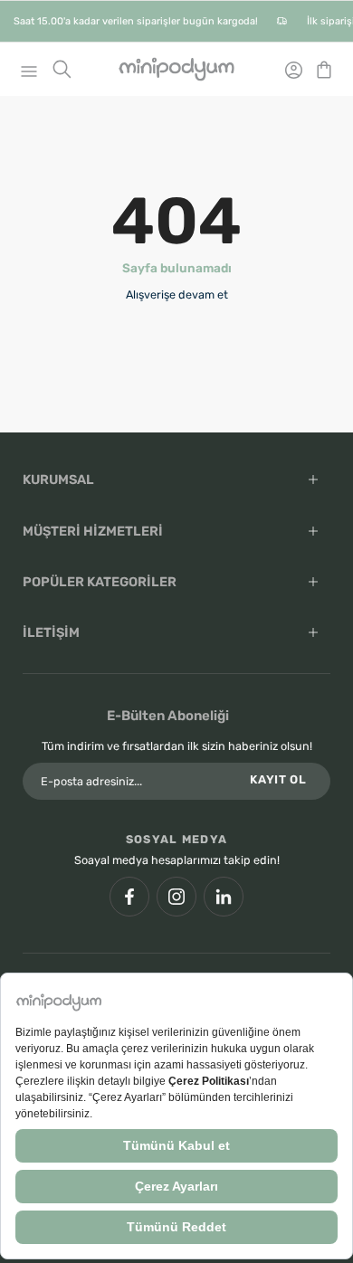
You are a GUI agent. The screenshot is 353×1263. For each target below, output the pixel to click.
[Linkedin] (223, 896)
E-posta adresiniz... (91, 781)
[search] (62, 69)
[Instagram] (176, 896)
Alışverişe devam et (177, 294)
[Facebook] (129, 896)
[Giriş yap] (288, 70)
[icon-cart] (318, 69)
